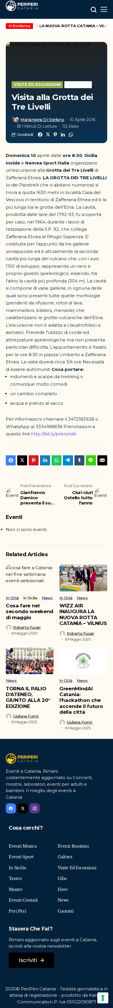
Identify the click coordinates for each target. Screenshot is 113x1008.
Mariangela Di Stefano (42, 119)
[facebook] (11, 808)
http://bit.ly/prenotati (53, 434)
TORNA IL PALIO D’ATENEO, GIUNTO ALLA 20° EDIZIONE (28, 697)
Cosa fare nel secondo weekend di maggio (29, 611)
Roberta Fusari (27, 627)
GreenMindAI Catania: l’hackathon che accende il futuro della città (81, 700)
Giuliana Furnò (26, 716)
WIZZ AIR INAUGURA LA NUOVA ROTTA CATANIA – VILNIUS (83, 614)
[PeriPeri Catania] (22, 6)
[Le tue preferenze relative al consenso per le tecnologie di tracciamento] (102, 997)
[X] (23, 808)
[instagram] (35, 808)
